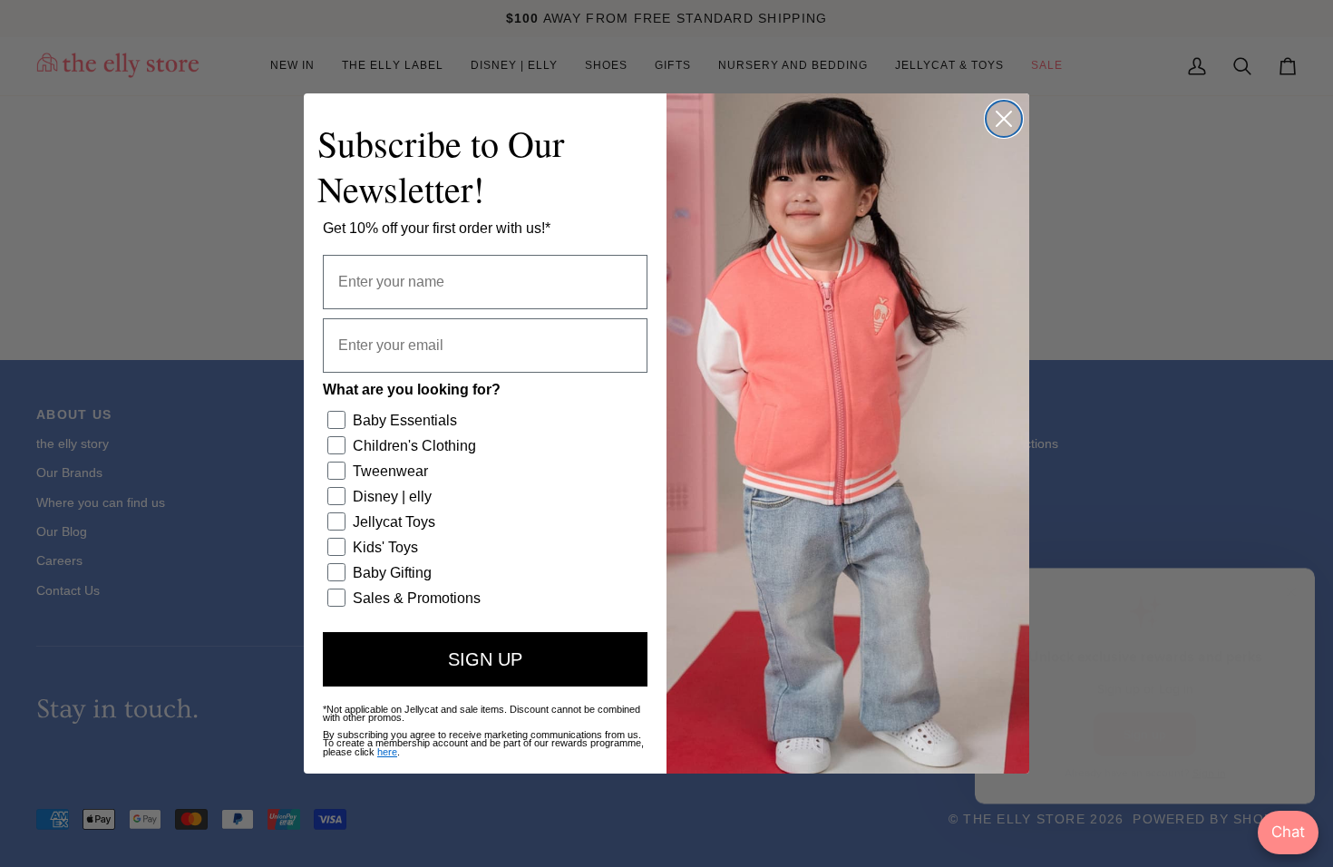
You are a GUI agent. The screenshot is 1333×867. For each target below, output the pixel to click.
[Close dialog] (1004, 119)
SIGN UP (485, 659)
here (387, 751)
